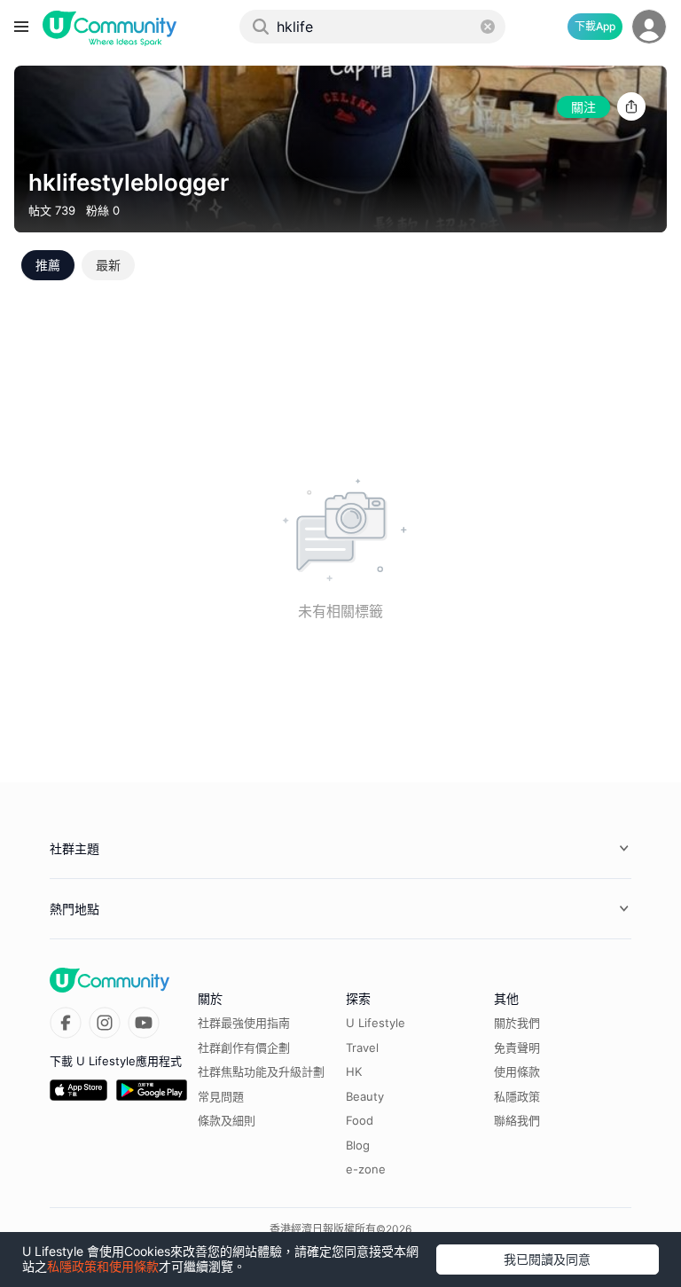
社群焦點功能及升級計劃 (261, 1071)
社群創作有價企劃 (244, 1047)
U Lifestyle (375, 1023)
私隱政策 (517, 1096)
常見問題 (221, 1096)
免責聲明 (517, 1047)
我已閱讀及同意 (547, 1259)
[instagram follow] (105, 1023)
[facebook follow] (66, 1023)
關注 (583, 106)
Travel (362, 1047)
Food (359, 1120)
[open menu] (21, 26)
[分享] (631, 106)
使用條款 (517, 1071)
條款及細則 (226, 1120)
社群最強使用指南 (244, 1023)
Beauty (365, 1096)
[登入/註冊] (649, 26)
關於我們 (517, 1023)
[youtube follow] (144, 1023)
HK (354, 1071)
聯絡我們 (517, 1120)
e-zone (366, 1169)
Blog (358, 1145)
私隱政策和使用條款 (103, 1266)
